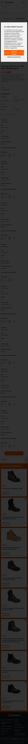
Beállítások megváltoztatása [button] (14, 57)
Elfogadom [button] (14, 51)
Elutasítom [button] (14, 54)
